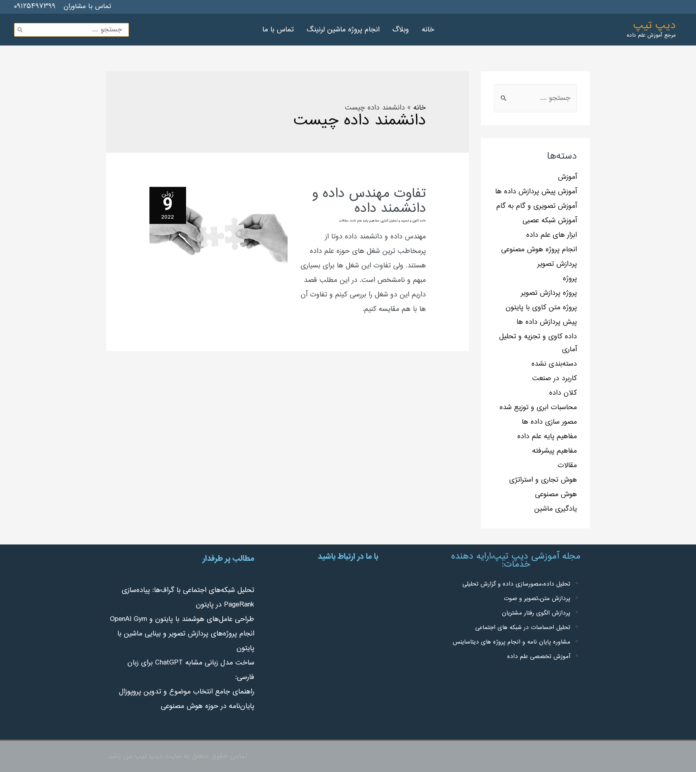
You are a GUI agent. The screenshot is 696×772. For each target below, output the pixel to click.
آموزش (567, 177)
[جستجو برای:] (535, 98)
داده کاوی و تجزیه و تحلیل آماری (403, 221)
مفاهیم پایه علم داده (547, 436)
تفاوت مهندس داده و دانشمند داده (369, 201)
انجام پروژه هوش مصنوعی (539, 250)
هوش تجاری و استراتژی (543, 480)
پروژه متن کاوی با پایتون (541, 308)
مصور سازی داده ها (549, 422)
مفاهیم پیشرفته (554, 451)
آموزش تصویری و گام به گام (536, 206)
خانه (419, 108)
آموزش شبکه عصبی (549, 221)
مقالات (567, 465)
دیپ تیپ (654, 26)
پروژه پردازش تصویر (549, 293)
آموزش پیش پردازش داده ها (536, 192)
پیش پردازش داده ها (546, 322)
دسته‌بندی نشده (554, 364)
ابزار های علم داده (551, 235)
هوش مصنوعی (556, 494)
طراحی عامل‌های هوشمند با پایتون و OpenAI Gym (182, 619)
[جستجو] (20, 29)
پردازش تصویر (557, 264)
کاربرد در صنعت (554, 379)
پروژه (570, 279)
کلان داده (563, 393)
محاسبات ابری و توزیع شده (538, 408)
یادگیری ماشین (555, 509)
